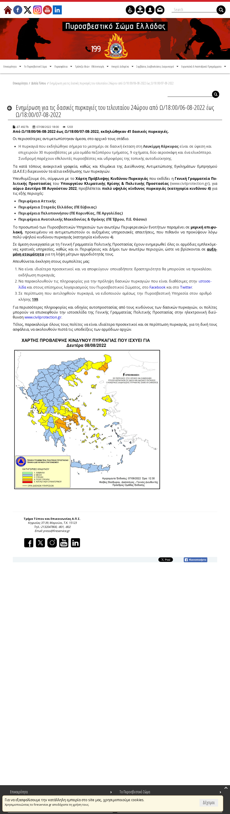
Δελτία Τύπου (38, 83)
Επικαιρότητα (20, 83)
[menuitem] (12, 66)
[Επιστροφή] (11, 108)
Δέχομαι (209, 802)
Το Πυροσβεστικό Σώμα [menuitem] (134, 791)
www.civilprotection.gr (189, 183)
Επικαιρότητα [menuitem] (19, 791)
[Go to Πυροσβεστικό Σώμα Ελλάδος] (115, 39)
